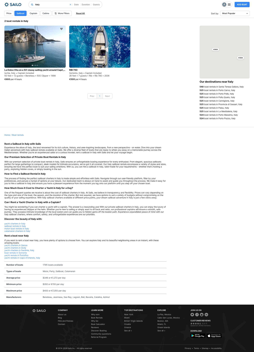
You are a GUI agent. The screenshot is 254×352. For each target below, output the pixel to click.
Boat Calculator (98, 324)
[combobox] (53, 4)
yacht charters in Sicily (15, 248)
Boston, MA (162, 321)
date (76, 4)
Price (8, 13)
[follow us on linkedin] (206, 314)
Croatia (127, 324)
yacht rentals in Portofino (16, 255)
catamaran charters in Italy (17, 231)
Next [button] (107, 96)
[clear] (70, 4)
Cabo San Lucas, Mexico (168, 317)
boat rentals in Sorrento (15, 252)
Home (7, 135)
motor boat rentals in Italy (16, 228)
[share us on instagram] (201, 314)
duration (86, 4)
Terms (196, 348)
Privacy (188, 348)
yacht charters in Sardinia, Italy (19, 250)
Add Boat (242, 4)
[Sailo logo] (44, 310)
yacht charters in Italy (14, 223)
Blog (60, 317)
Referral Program (99, 337)
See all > (128, 330)
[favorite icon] (61, 29)
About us (62, 314)
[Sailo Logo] (12, 4)
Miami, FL (161, 324)
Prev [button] (92, 96)
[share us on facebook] (197, 314)
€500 (240, 58)
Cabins (45, 13)
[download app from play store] (197, 336)
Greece (127, 327)
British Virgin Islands (133, 321)
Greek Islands (163, 327)
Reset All (80, 13)
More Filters (64, 13)
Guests (96, 4)
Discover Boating (99, 330)
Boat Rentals (97, 317)
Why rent (95, 314)
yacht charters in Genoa (15, 245)
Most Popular (228, 13)
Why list (94, 321)
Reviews (95, 327)
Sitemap (205, 348)
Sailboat (20, 13)
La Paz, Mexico (164, 314)
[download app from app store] (214, 336)
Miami (126, 317)
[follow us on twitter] (192, 314)
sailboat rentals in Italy (15, 226)
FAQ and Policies (65, 321)
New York (128, 314)
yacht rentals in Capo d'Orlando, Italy (22, 257)
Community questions (101, 334)
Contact (61, 324)
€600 (215, 49)
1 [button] (99, 96)
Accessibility (216, 348)
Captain (33, 13)
